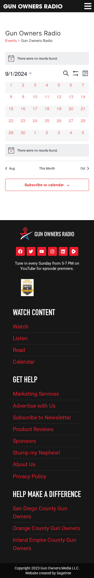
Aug (12, 168)
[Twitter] (31, 251)
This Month (47, 168)
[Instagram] (52, 251)
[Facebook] (20, 251)
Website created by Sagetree (48, 573)
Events (11, 40)
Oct (82, 168)
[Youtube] (41, 251)
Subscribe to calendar (44, 184)
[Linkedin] (63, 251)
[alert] (47, 150)
